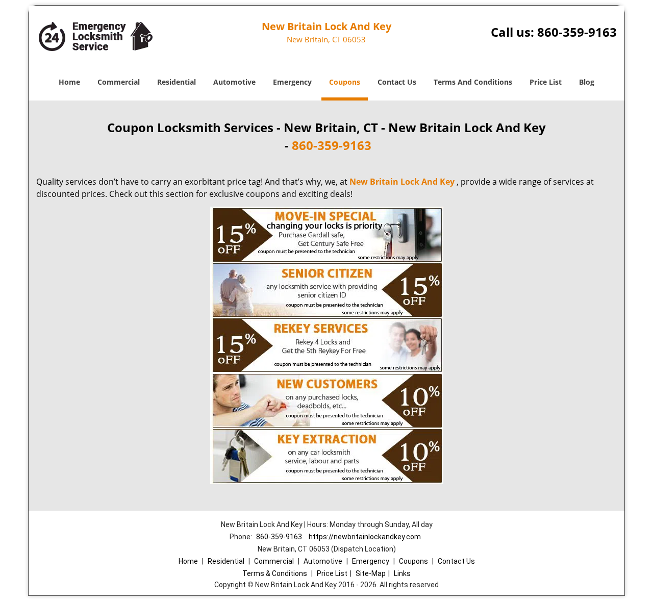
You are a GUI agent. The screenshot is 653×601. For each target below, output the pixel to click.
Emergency (292, 82)
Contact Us (397, 82)
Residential (176, 82)
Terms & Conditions (274, 573)
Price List (546, 82)
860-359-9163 (577, 31)
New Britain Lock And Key (402, 181)
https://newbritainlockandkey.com (365, 537)
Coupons (344, 82)
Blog (586, 82)
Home (69, 82)
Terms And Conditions (473, 82)
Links (402, 573)
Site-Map (371, 573)
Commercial (118, 82)
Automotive (234, 82)
